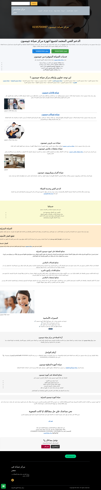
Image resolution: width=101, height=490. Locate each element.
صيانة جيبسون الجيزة (57, 80)
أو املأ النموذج (55, 446)
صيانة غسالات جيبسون (50, 114)
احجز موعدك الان (70, 456)
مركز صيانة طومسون (48, 193)
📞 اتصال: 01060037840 (41, 51)
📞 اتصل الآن (46, 446)
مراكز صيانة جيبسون (59, 60)
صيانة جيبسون (28, 246)
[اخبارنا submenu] (77, 10)
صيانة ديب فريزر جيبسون (68, 146)
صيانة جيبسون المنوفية (16, 80)
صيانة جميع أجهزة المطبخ (71, 367)
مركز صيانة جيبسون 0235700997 (50, 26)
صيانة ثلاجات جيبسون (50, 92)
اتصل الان (50, 329)
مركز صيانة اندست (48, 433)
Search (34, 3)
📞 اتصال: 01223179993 (60, 51)
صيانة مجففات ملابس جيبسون (76, 151)
